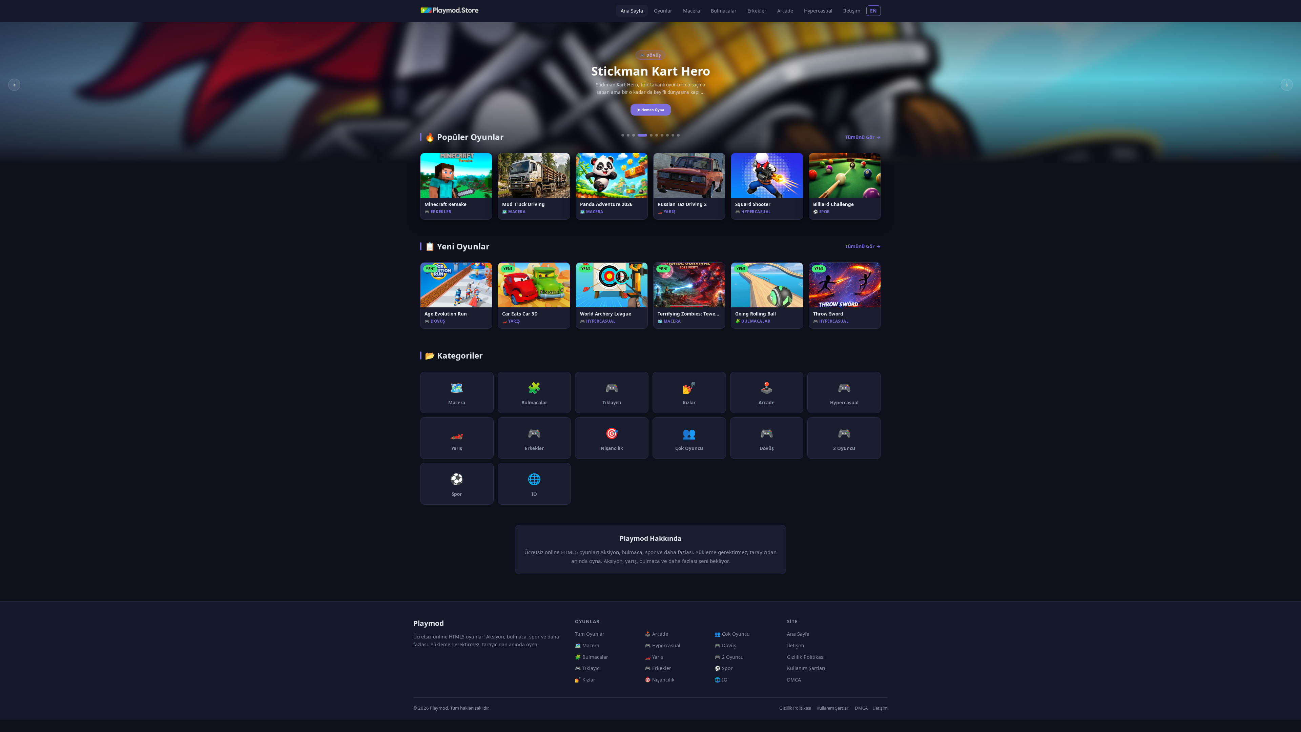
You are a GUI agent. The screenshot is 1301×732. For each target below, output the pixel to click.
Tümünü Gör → (863, 137)
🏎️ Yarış (654, 657)
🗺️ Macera (587, 645)
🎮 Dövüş (725, 645)
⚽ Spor (724, 668)
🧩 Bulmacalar (591, 657)
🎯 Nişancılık (660, 679)
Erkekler (756, 10)
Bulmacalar (724, 10)
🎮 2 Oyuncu (729, 657)
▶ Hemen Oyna (650, 113)
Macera (691, 10)
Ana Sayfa (632, 10)
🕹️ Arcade (656, 634)
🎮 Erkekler (658, 668)
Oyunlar (663, 10)
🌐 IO (721, 679)
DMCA (794, 679)
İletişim (851, 10)
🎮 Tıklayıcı (588, 668)
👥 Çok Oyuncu (732, 634)
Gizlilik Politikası (806, 657)
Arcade (785, 10)
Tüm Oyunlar (589, 634)
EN (873, 10)
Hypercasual (818, 10)
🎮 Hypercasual (662, 645)
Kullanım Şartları (806, 668)
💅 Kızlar (585, 679)
